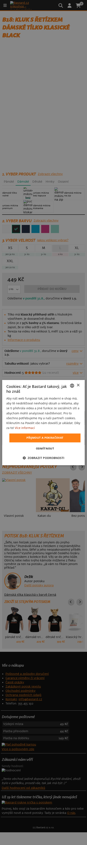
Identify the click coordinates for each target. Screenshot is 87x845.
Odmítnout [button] (45, 448)
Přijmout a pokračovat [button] (44, 438)
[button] (43, 458)
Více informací (25, 428)
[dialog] (43, 422)
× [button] (78, 385)
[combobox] (72, 385)
